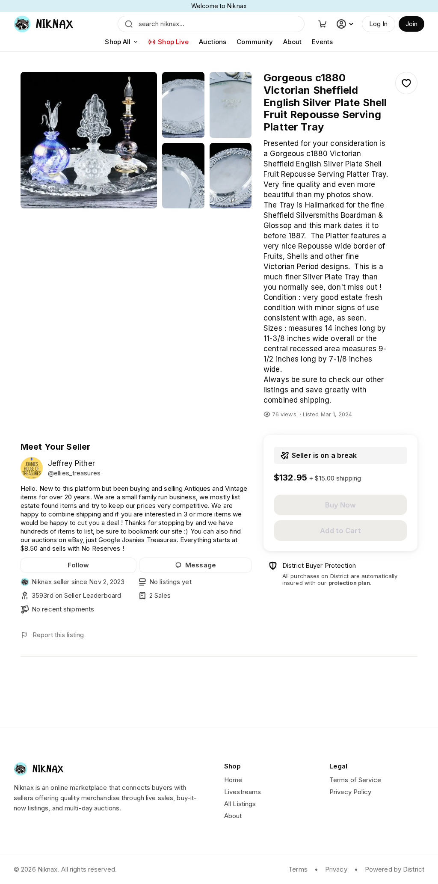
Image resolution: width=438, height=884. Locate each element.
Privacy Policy (350, 792)
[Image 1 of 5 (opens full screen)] (89, 140)
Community (255, 42)
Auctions (212, 42)
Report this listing (58, 635)
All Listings (240, 804)
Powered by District (394, 869)
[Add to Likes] (406, 83)
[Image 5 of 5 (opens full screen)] (231, 176)
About (292, 42)
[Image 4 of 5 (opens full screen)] (183, 176)
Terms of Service (355, 780)
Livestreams (242, 792)
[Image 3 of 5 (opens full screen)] (231, 105)
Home (233, 780)
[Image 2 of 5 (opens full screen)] (183, 105)
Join (411, 24)
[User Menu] (346, 24)
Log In (378, 24)
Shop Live (173, 42)
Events (322, 42)
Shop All (117, 42)
